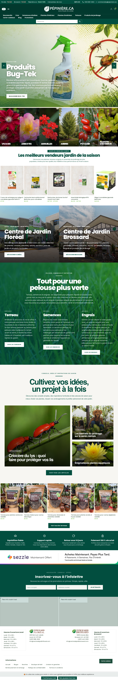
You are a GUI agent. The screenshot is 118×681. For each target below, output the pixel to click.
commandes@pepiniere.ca (107, 2)
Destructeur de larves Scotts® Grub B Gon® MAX (58, 198)
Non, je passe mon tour (67, 678)
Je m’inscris (95, 587)
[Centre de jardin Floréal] (37, 631)
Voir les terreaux (14, 344)
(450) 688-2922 (35, 639)
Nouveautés (7, 15)
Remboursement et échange (15, 668)
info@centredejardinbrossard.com (77, 641)
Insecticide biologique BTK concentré (80, 198)
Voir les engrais (91, 352)
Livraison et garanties (53, 664)
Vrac (17, 15)
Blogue (16, 664)
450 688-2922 (89, 2)
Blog (19, 18)
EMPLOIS (77, 2)
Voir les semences (53, 347)
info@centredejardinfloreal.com (40, 641)
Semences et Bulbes (29, 15)
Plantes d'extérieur (65, 15)
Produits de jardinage (92, 15)
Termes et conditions (56, 668)
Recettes (25, 664)
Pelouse (78, 15)
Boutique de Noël (36, 664)
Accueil (8, 664)
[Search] (80, 21)
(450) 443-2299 (83, 639)
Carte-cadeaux (9, 18)
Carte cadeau (106, 661)
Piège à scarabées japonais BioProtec (103, 198)
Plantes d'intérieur (47, 15)
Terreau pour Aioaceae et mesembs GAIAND (56, 516)
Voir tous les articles (59, 473)
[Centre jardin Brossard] (80, 631)
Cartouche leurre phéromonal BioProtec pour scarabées (34, 198)
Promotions (29, 18)
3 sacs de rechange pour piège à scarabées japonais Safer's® (12, 198)
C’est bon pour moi (49, 678)
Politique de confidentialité (36, 668)
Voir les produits (16, 96)
